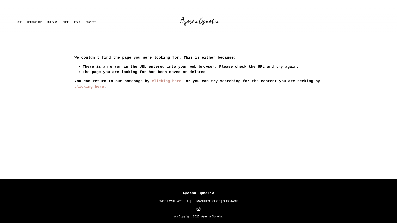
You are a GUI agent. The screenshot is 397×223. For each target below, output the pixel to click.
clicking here (166, 81)
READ (77, 22)
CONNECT (91, 22)
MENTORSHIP (34, 22)
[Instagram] (198, 209)
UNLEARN (52, 22)
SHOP (66, 22)
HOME (19, 22)
